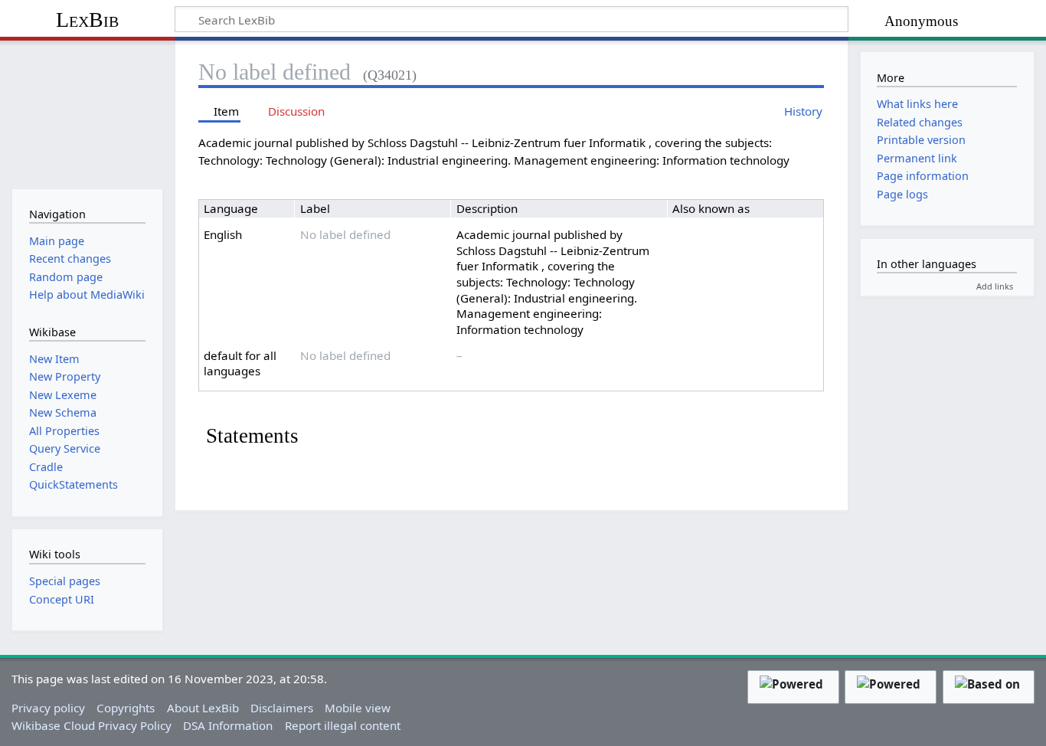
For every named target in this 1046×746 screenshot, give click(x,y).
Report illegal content (342, 725)
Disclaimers (281, 707)
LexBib (87, 19)
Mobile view (358, 707)
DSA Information (228, 725)
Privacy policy (48, 707)
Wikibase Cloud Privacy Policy (91, 725)
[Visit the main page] (87, 113)
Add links (994, 286)
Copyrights (125, 707)
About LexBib (203, 707)
